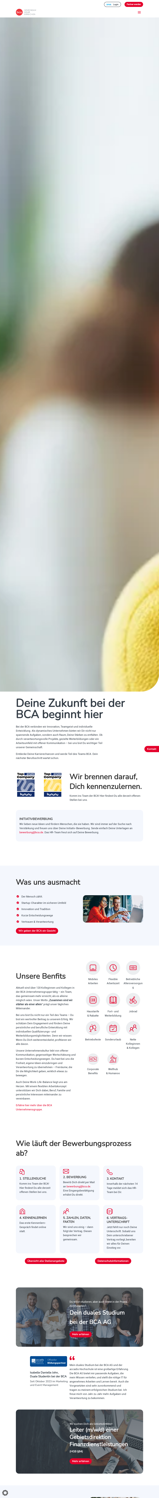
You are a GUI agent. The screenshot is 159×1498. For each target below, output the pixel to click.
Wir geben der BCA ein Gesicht (37, 931)
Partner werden (134, 4)
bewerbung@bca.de (31, 832)
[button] (5, 1493)
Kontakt (151, 749)
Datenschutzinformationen (113, 1261)
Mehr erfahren (80, 1334)
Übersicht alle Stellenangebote (45, 1261)
